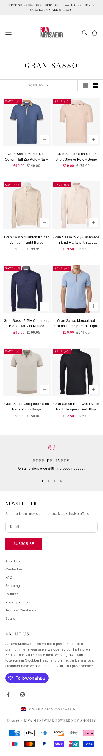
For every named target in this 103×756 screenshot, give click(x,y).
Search (11, 619)
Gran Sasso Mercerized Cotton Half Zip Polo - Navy (27, 156)
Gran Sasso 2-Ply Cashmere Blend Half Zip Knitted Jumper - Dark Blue (27, 324)
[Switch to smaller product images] (95, 85)
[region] (51, 458)
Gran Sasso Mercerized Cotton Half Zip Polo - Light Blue (76, 324)
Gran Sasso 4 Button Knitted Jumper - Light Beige (27, 240)
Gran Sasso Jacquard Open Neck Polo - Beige (26, 406)
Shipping (12, 586)
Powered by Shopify (75, 720)
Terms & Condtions (20, 610)
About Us (12, 561)
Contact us (14, 569)
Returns (11, 594)
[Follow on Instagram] (22, 694)
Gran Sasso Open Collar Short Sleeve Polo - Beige (76, 156)
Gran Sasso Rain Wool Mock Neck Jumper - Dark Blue (76, 406)
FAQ (8, 578)
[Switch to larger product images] (85, 85)
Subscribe (23, 544)
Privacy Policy (16, 602)
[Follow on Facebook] (8, 694)
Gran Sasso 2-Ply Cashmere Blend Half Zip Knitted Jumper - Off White (76, 240)
